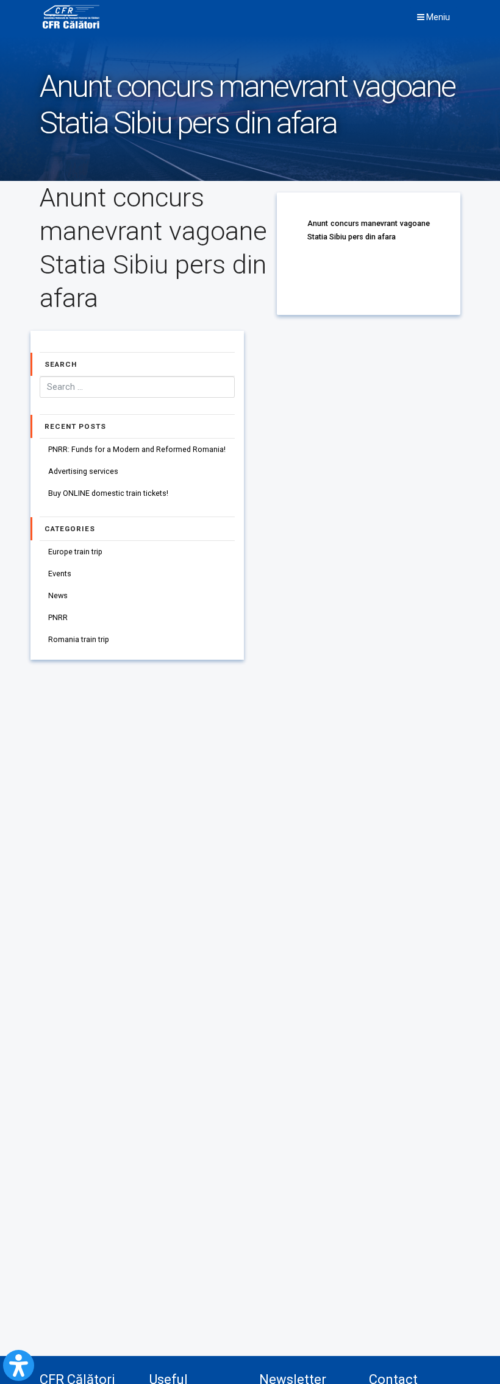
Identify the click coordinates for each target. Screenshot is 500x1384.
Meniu (437, 17)
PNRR (58, 617)
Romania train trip (78, 639)
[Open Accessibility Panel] (18, 1365)
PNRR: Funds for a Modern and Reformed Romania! (137, 449)
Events (59, 573)
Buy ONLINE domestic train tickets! (108, 493)
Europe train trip (75, 551)
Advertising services (83, 471)
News (58, 595)
